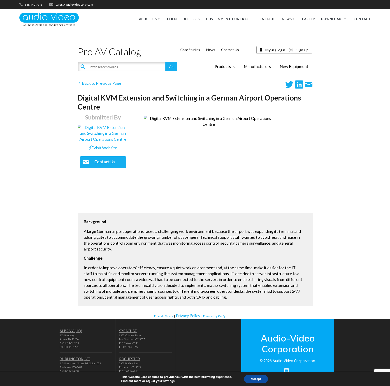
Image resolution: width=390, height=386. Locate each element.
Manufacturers (257, 66)
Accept (256, 379)
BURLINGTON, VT (75, 358)
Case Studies (190, 49)
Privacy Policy (188, 315)
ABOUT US (148, 19)
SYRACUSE (128, 330)
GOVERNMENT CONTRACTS (229, 19)
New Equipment (294, 66)
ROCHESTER (129, 358)
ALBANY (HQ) (71, 330)
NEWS (287, 19)
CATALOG (268, 19)
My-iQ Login (275, 50)
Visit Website (105, 147)
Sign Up (303, 50)
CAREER (308, 19)
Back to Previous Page (101, 83)
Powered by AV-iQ (214, 316)
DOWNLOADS (332, 19)
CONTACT (362, 19)
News (210, 49)
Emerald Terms (163, 316)
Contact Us (230, 49)
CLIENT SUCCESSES (183, 19)
